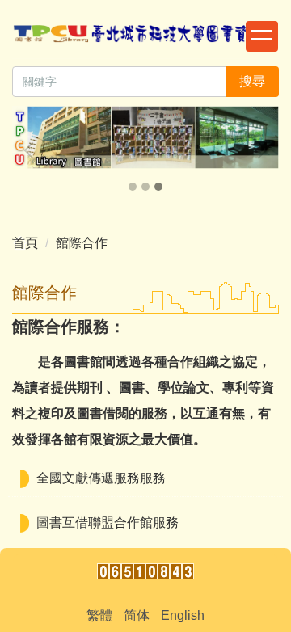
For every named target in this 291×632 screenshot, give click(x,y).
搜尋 (252, 81)
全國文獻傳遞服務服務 (101, 478)
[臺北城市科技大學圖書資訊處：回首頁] (145, 36)
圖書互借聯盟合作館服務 (107, 522)
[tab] (132, 187)
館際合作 (82, 243)
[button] (32, 150)
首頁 (25, 243)
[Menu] (262, 36)
